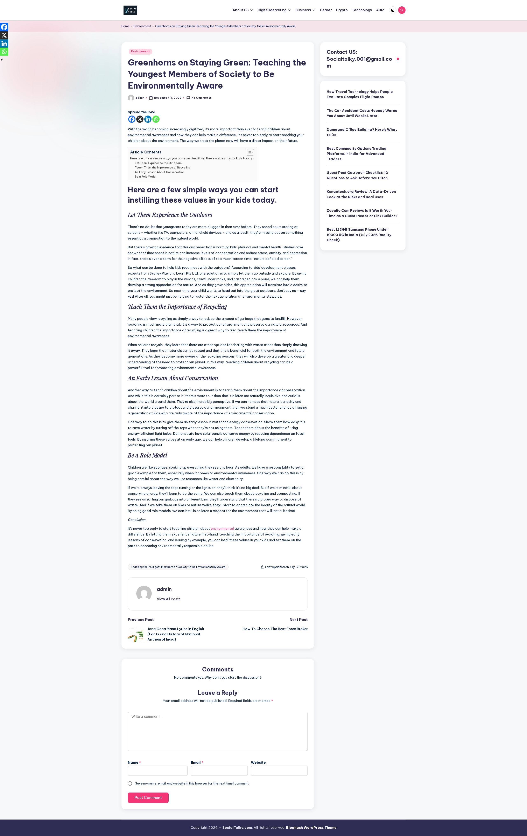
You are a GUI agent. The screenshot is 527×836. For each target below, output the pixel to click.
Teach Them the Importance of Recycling (162, 167)
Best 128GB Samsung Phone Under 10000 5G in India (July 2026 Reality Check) (359, 234)
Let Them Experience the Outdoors (158, 163)
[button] (169, 599)
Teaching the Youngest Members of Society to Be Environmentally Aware (178, 566)
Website (258, 762)
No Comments (201, 97)
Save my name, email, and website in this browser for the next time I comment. (192, 783)
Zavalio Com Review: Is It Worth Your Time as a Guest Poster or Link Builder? (362, 213)
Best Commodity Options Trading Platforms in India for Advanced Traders (356, 153)
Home (125, 26)
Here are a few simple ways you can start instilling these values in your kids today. (191, 158)
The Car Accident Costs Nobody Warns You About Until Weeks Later (362, 113)
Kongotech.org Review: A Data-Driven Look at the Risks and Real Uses (361, 194)
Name (134, 762)
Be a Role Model (145, 176)
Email (197, 762)
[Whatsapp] (156, 119)
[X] (139, 119)
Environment (142, 26)
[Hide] (1, 59)
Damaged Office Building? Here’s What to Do (362, 132)
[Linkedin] (148, 119)
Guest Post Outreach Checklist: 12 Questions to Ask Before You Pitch (357, 175)
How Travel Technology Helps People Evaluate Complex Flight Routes (360, 94)
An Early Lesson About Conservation (159, 172)
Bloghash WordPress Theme (311, 827)
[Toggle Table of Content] (248, 152)
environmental (223, 528)
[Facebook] (131, 119)
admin (164, 589)
